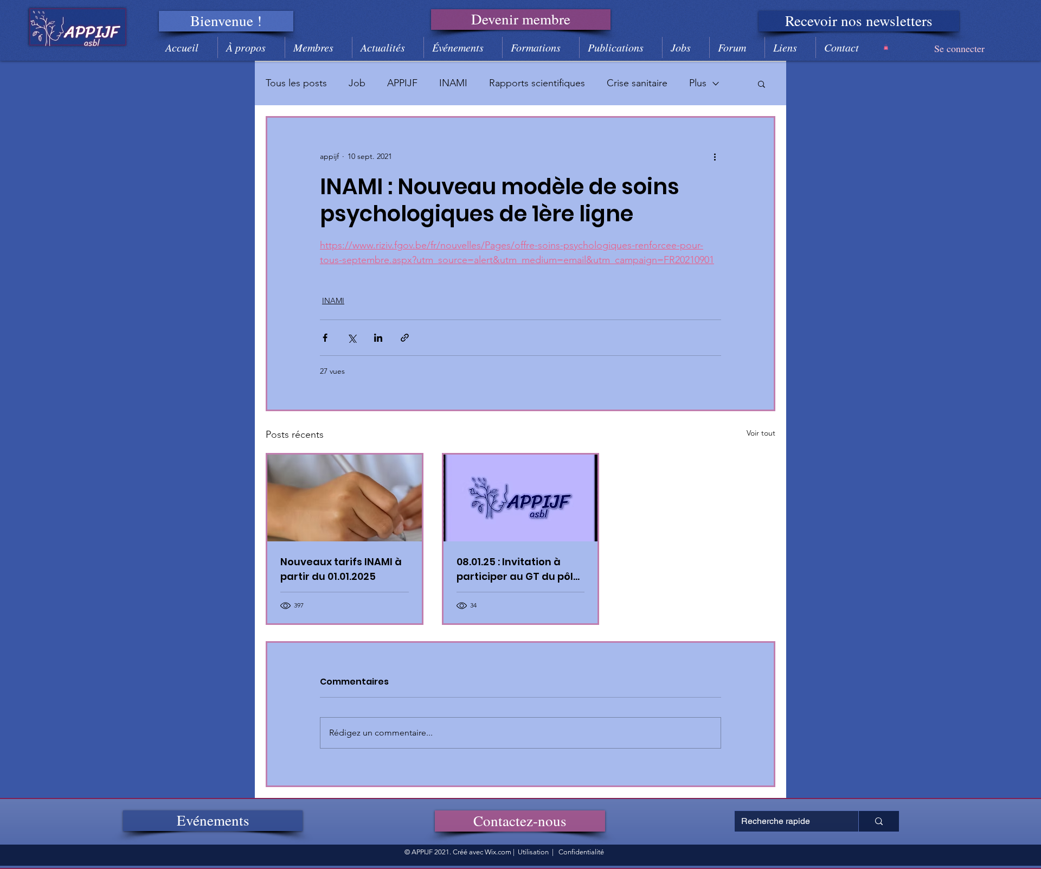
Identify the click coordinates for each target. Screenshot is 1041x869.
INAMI (453, 83)
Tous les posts (296, 83)
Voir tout (761, 433)
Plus (697, 83)
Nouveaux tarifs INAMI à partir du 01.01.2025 (341, 569)
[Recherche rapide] (878, 821)
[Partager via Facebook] (325, 338)
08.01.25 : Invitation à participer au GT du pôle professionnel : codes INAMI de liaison (518, 569)
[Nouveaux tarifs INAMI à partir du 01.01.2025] (344, 498)
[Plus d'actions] (714, 156)
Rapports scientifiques (537, 83)
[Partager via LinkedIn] (378, 338)
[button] (226, 21)
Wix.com (498, 852)
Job (357, 83)
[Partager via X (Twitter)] (351, 338)
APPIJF (402, 83)
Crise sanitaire (637, 83)
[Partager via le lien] (405, 338)
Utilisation (533, 852)
